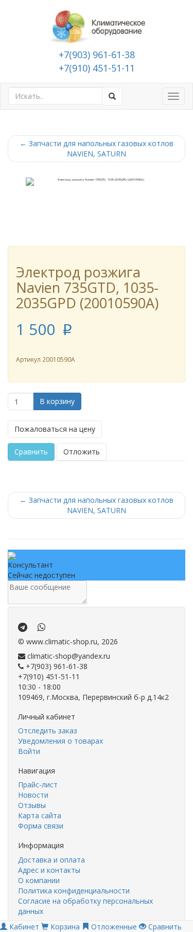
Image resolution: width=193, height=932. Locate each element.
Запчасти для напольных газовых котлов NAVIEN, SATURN (96, 148)
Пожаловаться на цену (54, 429)
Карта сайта (39, 815)
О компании (39, 880)
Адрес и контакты (49, 870)
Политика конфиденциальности (74, 890)
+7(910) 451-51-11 (97, 68)
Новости (33, 795)
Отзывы (32, 805)
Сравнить (31, 451)
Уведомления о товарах (60, 741)
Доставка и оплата (51, 860)
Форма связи (40, 826)
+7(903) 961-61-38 (97, 54)
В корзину (57, 401)
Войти (29, 751)
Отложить (81, 451)
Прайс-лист (38, 784)
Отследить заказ (47, 730)
